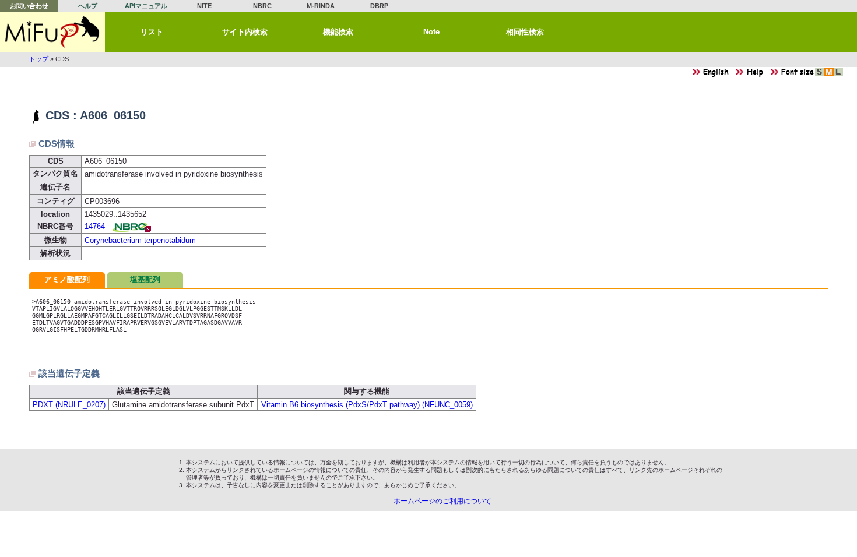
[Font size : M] (829, 74)
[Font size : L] (838, 74)
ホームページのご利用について (442, 501)
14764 (95, 226)
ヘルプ (87, 5)
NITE (204, 5)
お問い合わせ (29, 5)
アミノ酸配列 (67, 279)
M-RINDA (321, 5)
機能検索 (338, 31)
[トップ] (52, 32)
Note (431, 31)
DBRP (379, 5)
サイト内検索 (245, 31)
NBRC (262, 5)
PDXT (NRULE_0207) (69, 404)
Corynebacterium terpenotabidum (140, 240)
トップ (38, 58)
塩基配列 (145, 279)
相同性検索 (525, 31)
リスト (152, 31)
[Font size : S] (819, 74)
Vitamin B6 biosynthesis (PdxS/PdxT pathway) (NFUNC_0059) (367, 404)
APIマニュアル (146, 5)
